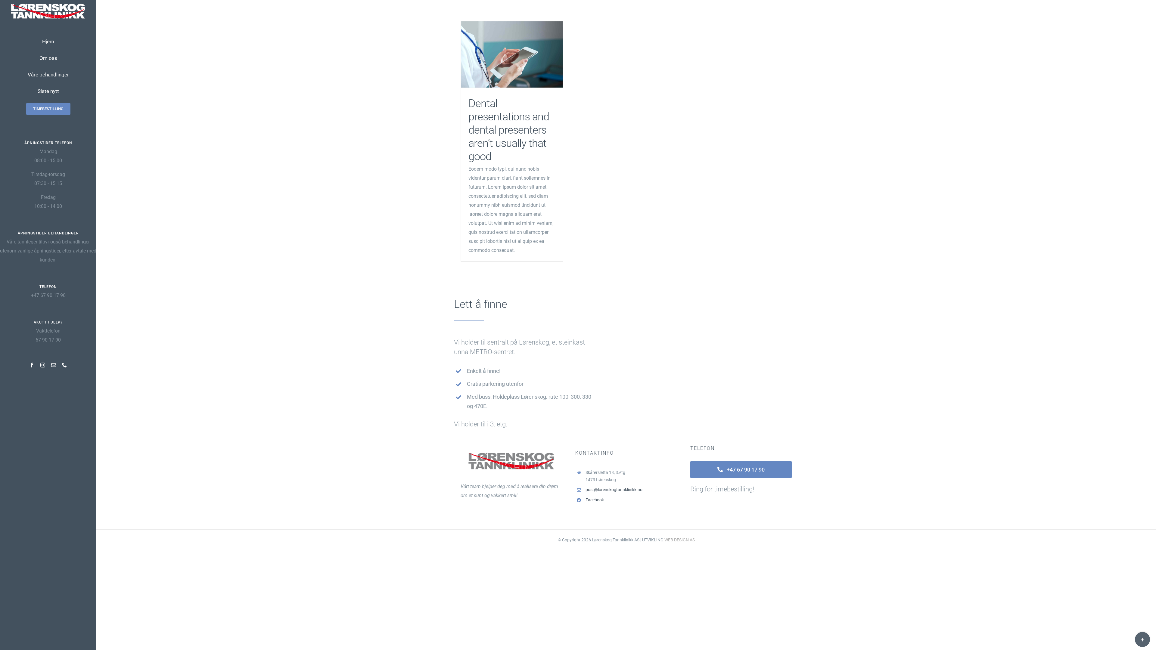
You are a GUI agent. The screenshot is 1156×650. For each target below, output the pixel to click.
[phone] (64, 365)
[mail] (53, 365)
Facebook (595, 499)
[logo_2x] (48, 5)
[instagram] (42, 365)
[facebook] (32, 365)
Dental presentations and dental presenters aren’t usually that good (512, 54)
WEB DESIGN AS (679, 539)
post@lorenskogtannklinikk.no (614, 489)
